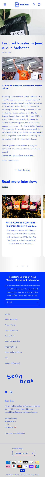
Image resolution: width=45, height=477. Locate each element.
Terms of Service (11, 330)
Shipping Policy (11, 347)
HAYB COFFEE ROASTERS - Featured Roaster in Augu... (21, 224)
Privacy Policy (10, 325)
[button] (4, 4)
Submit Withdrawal (12, 363)
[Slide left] (17, 266)
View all (5, 186)
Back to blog (24, 170)
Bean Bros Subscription (19, 475)
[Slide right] (27, 266)
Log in (7, 314)
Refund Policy (10, 336)
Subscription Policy (12, 341)
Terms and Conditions (13, 352)
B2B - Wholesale (11, 319)
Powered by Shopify (33, 475)
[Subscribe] (37, 302)
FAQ (6, 357)
